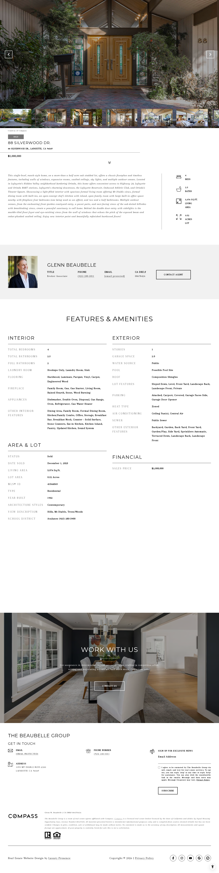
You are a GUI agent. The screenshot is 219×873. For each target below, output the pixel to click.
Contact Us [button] (109, 686)
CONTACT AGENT (173, 274)
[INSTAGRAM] (182, 858)
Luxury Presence (59, 858)
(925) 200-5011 (86, 276)
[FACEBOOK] (173, 858)
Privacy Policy (203, 780)
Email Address (167, 756)
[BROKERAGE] (208, 858)
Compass (118, 819)
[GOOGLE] (199, 858)
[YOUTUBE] (190, 858)
